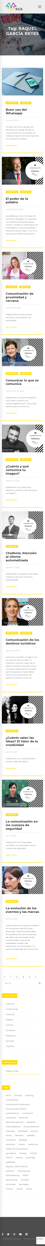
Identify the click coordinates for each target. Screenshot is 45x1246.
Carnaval (18, 1095)
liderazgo (23, 1140)
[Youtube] (20, 1234)
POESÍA (33, 1153)
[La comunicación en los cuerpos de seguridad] (22, 781)
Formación (10, 1030)
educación (31, 1122)
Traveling (26, 633)
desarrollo (23, 1118)
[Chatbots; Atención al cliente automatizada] (22, 513)
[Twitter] (8, 1234)
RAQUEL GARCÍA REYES (17, 1166)
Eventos (9, 1025)
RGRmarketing (12, 1175)
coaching (29, 1095)
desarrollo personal (14, 1122)
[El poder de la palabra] (22, 158)
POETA (9, 1158)
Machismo (10, 1144)
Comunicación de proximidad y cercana (20, 297)
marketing (33, 1144)
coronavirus (27, 1113)
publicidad (10, 1162)
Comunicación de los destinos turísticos (22, 641)
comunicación (12, 1100)
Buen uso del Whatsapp (16, 111)
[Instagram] (14, 1234)
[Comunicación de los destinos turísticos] (22, 599)
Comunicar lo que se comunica (22, 382)
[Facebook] (2, 1234)
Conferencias (12, 1009)
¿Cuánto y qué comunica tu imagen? (17, 470)
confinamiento (12, 1113)
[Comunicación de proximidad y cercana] (22, 253)
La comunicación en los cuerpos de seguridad (22, 825)
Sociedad (25, 1180)
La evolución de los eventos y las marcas (22, 910)
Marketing (12, 103)
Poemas (23, 1153)
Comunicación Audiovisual (17, 1104)
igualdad (30, 1135)
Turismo (9, 1189)
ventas (19, 1189)
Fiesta (8, 1135)
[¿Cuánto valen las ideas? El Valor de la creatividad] (22, 697)
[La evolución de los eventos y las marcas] (22, 868)
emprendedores (13, 1127)
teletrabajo (24, 1184)
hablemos (19, 1135)
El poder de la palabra (17, 200)
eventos (34, 1131)
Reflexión (10, 1171)
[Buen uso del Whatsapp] (22, 69)
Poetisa (19, 1158)
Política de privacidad (33, 1239)
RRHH (25, 1175)
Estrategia (22, 1131)
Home (10, 45)
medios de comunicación (17, 1149)
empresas (10, 1131)
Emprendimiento (31, 1127)
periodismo (11, 1153)
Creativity (10, 1014)
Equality (9, 1020)
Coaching (11, 287)
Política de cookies (11, 1239)
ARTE (8, 1095)
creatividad (11, 1118)
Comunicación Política (16, 1109)
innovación (11, 1140)
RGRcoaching (24, 1171)
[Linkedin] (26, 1234)
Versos (29, 1189)
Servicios (26, 103)
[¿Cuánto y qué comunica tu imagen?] (22, 426)
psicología (30, 1158)
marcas (21, 1144)
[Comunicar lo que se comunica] (22, 340)
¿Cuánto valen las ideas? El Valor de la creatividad (22, 741)
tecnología (10, 1184)
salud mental (12, 1180)
